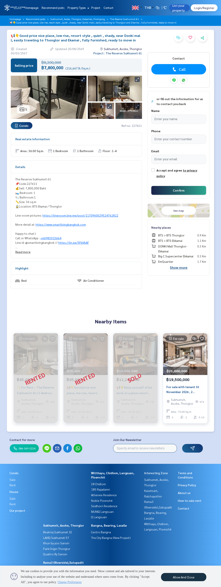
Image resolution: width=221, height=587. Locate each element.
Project (95, 7)
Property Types (77, 7)
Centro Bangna (101, 532)
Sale (12, 480)
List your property (178, 7)
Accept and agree (169, 170)
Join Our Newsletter (127, 440)
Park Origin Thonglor (56, 549)
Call (182, 69)
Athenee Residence (104, 495)
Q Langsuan (99, 517)
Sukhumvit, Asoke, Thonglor (63, 525)
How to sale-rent (189, 500)
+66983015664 (50, 238)
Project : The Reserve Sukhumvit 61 (117, 53)
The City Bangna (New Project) (111, 538)
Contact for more (22, 440)
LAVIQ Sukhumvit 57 (56, 538)
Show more (178, 267)
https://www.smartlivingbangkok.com (61, 224)
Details (20, 167)
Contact (109, 7)
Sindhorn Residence (104, 506)
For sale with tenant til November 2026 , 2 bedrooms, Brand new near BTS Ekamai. (185, 389)
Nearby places (161, 227)
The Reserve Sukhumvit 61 (124, 19)
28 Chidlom (98, 484)
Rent (12, 485)
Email (155, 151)
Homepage (31, 7)
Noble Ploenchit (102, 500)
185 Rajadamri (100, 489)
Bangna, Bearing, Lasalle (109, 525)
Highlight (21, 268)
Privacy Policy (187, 485)
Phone (155, 131)
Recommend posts (53, 7)
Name (155, 111)
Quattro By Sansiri (55, 554)
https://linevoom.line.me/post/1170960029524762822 (80, 215)
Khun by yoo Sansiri (56, 543)
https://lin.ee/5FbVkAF (73, 242)
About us (184, 493)
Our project (17, 510)
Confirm (179, 190)
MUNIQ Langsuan (102, 511)
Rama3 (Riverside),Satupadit (63, 562)
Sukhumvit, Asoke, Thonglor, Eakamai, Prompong (77, 19)
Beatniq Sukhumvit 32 (57, 532)
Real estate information (32, 139)
